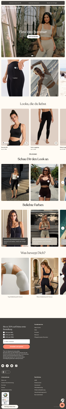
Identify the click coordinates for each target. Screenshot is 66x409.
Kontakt (36, 332)
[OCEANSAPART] (11, 8)
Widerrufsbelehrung (39, 390)
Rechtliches (37, 377)
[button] (56, 8)
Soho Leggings (35, 147)
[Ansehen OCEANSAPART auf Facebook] (7, 365)
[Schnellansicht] (26, 143)
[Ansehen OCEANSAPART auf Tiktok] (16, 365)
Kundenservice (38, 324)
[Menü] (8, 393)
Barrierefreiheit (38, 394)
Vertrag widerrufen (9, 406)
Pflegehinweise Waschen (41, 337)
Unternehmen (5, 377)
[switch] (5, 403)
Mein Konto (37, 327)
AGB (35, 380)
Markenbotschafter (6, 390)
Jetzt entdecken (33, 36)
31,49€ (33, 149)
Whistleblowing (38, 387)
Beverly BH (4, 147)
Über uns (3, 380)
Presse (3, 387)
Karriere (3, 385)
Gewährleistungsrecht (40, 392)
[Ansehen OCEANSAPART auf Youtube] (2, 365)
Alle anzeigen (33, 154)
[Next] (62, 78)
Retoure (36, 334)
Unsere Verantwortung (7, 382)
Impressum (37, 385)
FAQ (35, 330)
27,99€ (4, 149)
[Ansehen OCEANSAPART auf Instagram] (11, 365)
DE (6, 372)
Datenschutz (37, 382)
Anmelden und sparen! (16, 346)
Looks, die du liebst (33, 103)
